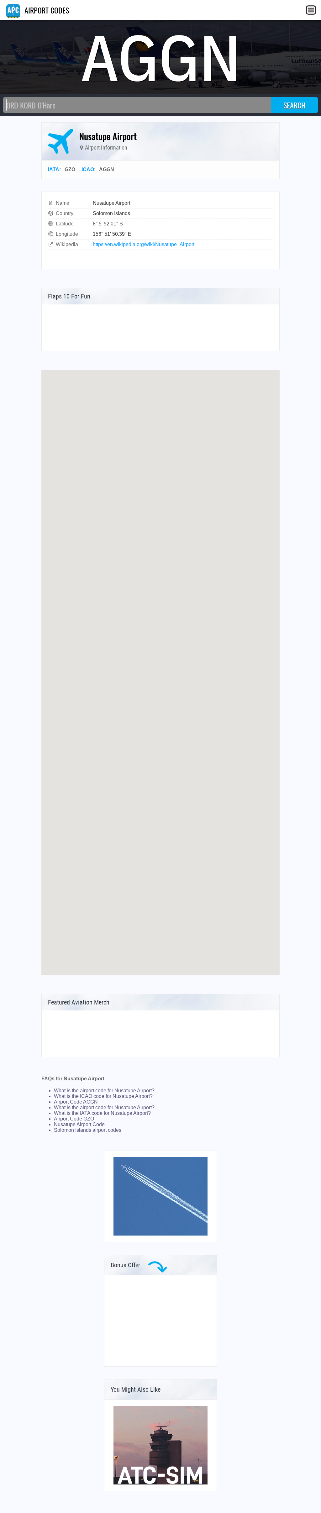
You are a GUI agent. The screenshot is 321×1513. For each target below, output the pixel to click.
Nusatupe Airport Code (79, 1124)
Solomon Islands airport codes (87, 1130)
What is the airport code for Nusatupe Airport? (104, 1090)
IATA (53, 169)
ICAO (88, 169)
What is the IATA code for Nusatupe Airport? (102, 1113)
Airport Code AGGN (76, 1101)
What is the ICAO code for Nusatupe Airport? (103, 1096)
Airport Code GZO (74, 1118)
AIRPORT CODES (46, 10)
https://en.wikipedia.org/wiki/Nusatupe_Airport (143, 244)
